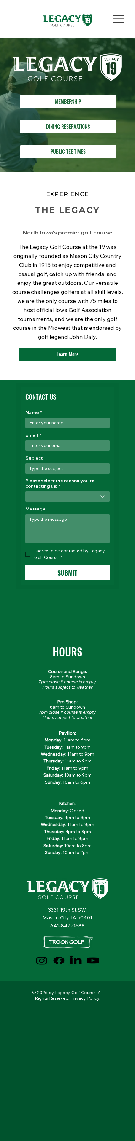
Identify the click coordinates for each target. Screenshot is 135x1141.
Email (33, 435)
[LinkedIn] (75, 960)
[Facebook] (58, 960)
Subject (34, 458)
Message (35, 509)
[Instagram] (42, 960)
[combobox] (67, 496)
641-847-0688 (67, 925)
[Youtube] (93, 960)
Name (34, 412)
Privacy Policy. (85, 998)
